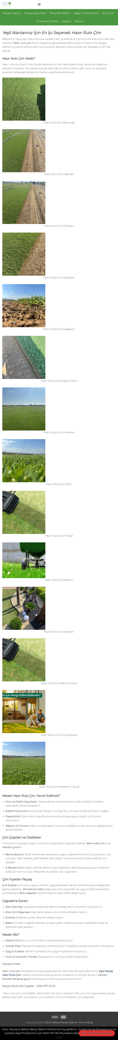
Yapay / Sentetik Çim (86, 13)
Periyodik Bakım (59, 13)
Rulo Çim (108, 13)
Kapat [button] (59, 1037)
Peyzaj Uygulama (35, 13)
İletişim (79, 21)
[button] (97, 1033)
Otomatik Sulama (47, 21)
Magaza (66, 21)
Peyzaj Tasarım (11, 13)
